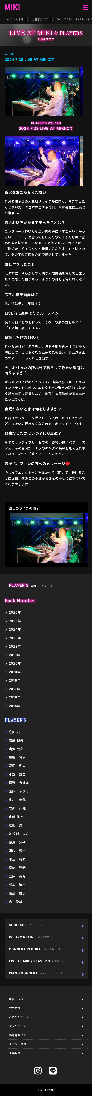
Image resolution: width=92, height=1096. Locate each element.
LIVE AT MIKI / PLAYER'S (38, 961)
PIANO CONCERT (36, 973)
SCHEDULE (26, 925)
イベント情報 (15, 19)
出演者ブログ (40, 19)
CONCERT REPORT (35, 949)
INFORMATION (30, 937)
